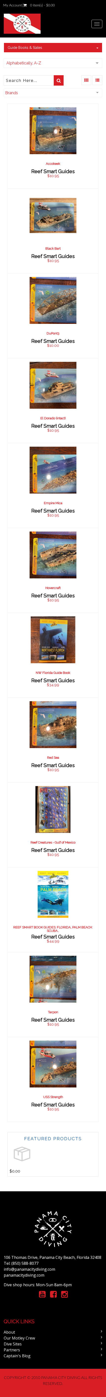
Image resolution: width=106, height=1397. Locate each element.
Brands (11, 93)
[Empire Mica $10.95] (53, 485)
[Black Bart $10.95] (53, 230)
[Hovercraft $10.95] (53, 570)
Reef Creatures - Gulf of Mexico (53, 842)
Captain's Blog (17, 1356)
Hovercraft (53, 588)
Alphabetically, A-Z (23, 63)
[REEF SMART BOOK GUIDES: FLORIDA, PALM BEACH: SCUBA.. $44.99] (53, 909)
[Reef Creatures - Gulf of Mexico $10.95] (53, 824)
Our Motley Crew (19, 1338)
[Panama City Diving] (22, 23)
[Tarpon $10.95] (53, 994)
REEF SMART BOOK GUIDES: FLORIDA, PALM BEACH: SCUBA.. (53, 929)
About (9, 1332)
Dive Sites (13, 1344)
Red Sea (53, 757)
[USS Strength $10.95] (53, 1079)
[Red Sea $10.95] (53, 739)
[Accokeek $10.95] (53, 146)
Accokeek (53, 163)
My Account (12, 5)
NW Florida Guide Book (53, 673)
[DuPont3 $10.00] (53, 315)
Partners (12, 1350)
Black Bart (53, 248)
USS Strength (53, 1097)
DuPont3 (53, 333)
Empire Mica (53, 503)
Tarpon (53, 1012)
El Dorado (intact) (53, 418)
